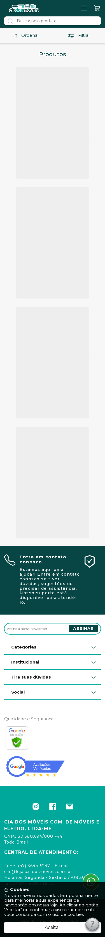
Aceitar (52, 927)
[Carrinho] (97, 8)
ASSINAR (83, 628)
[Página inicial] (24, 8)
